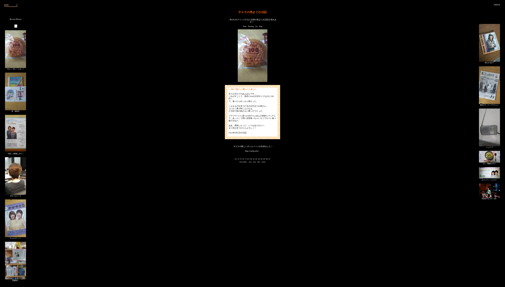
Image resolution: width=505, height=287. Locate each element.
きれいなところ (15, 196)
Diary (244, 26)
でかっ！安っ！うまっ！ (15, 69)
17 (269, 159)
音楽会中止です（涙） (489, 199)
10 (251, 159)
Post (250, 162)
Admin (264, 162)
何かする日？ (489, 63)
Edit (254, 162)
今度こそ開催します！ (15, 154)
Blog (260, 26)
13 (259, 159)
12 (256, 159)
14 (261, 159)
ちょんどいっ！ (15, 238)
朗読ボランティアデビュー (489, 105)
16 (267, 159)
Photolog (251, 26)
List (256, 26)
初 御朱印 (15, 111)
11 (253, 159)
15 (264, 159)
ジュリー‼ (489, 147)
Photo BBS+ (243, 162)
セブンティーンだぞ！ (489, 180)
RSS (258, 162)
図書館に (15, 280)
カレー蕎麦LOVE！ (489, 164)
